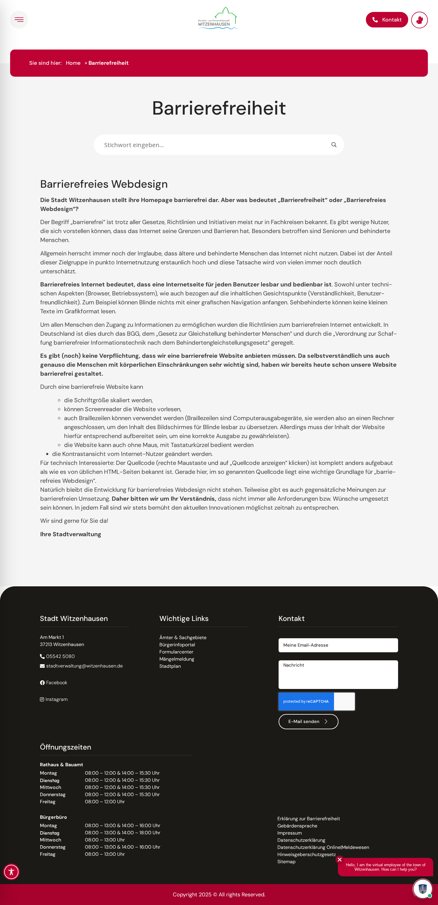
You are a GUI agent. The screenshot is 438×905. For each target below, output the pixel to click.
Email (285, 636)
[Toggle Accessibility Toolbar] (11, 872)
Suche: (101, 131)
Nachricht (289, 658)
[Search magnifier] (334, 145)
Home (73, 63)
